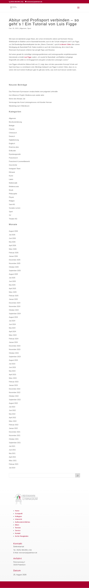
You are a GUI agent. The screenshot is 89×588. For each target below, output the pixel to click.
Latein (11, 179)
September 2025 (15, 270)
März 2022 (12, 421)
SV (10, 215)
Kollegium (18, 516)
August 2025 (13, 274)
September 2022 (15, 400)
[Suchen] (77, 475)
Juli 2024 (12, 321)
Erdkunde (12, 151)
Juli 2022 (12, 407)
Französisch (13, 158)
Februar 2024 (13, 339)
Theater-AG (13, 219)
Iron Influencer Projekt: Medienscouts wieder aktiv (26, 95)
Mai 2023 (12, 371)
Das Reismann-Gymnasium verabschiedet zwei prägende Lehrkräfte (33, 91)
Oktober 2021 (14, 439)
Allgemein (23, 28)
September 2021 (15, 443)
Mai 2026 (12, 242)
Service (17, 530)
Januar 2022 (13, 428)
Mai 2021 (12, 453)
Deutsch (12, 136)
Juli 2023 (12, 364)
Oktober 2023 (14, 353)
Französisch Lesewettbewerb (19, 161)
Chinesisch (13, 133)
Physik (11, 197)
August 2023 (13, 360)
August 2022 (13, 403)
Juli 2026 (12, 235)
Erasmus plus (14, 147)
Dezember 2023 (14, 346)
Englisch (12, 143)
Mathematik (13, 183)
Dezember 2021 (14, 432)
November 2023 (14, 349)
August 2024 (13, 317)
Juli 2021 (12, 446)
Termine (18, 528)
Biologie (11, 125)
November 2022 (14, 392)
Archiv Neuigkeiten (21, 536)
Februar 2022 (13, 425)
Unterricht (18, 519)
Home (17, 511)
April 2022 (12, 417)
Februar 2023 (13, 382)
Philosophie (13, 194)
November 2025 (14, 263)
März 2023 (12, 378)
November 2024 (14, 306)
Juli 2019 (12, 468)
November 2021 (14, 435)
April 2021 (12, 457)
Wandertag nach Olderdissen (19, 106)
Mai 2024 (12, 328)
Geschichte (13, 165)
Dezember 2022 (14, 389)
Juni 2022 (12, 410)
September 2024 (15, 313)
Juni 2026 (12, 238)
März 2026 (12, 249)
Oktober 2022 (14, 396)
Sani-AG (12, 204)
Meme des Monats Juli (17, 99)
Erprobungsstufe (15, 154)
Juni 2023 (12, 367)
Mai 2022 (12, 414)
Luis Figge (27, 57)
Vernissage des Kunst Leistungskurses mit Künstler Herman (30, 102)
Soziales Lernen (14, 208)
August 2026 (13, 231)
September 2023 (15, 356)
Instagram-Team (15, 168)
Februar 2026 (13, 253)
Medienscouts (14, 186)
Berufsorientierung (15, 122)
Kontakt (17, 533)
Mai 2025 (12, 285)
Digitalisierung (14, 140)
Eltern (17, 525)
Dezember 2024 (14, 303)
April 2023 (12, 374)
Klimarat (12, 172)
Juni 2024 (12, 324)
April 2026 (12, 245)
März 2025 (12, 292)
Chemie (11, 129)
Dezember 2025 (14, 260)
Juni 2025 (12, 281)
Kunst (11, 176)
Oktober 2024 (14, 310)
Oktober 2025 (14, 267)
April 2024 (12, 331)
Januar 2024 (13, 342)
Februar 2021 (13, 464)
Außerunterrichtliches (22, 522)
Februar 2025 (13, 296)
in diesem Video (65, 44)
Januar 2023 (13, 385)
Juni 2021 (12, 450)
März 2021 (12, 460)
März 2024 (12, 335)
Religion (12, 201)
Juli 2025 (12, 278)
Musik (11, 190)
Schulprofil (18, 513)
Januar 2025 (13, 299)
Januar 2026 (13, 256)
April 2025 (12, 288)
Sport (29, 28)
